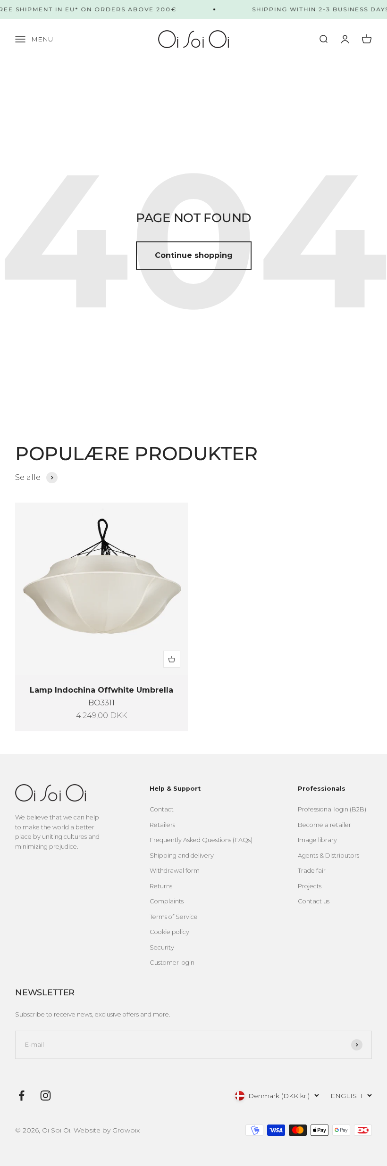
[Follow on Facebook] (21, 1095)
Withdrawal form (175, 870)
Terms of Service (174, 916)
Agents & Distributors (328, 855)
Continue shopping (194, 255)
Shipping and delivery (182, 855)
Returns (161, 886)
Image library (317, 839)
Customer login (172, 962)
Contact (162, 809)
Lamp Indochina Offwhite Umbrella (101, 690)
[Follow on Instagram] (45, 1095)
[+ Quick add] (171, 659)
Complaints (167, 901)
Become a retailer (324, 824)
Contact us (313, 901)
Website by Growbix (107, 1130)
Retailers (162, 824)
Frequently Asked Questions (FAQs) (201, 839)
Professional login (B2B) (332, 809)
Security (162, 947)
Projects (309, 886)
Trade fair (312, 870)
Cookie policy (169, 931)
